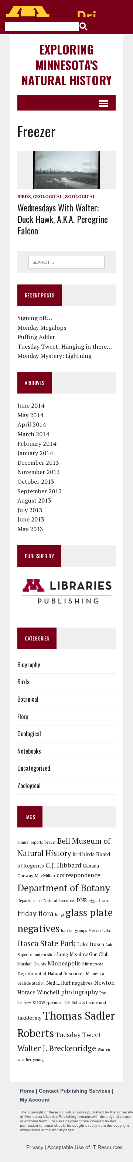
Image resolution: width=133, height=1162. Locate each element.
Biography (28, 664)
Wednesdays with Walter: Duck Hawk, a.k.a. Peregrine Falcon (62, 219)
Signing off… (34, 318)
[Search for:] (66, 261)
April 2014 (31, 424)
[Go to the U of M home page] (51, 11)
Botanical (27, 699)
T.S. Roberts (74, 1002)
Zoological (80, 196)
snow (39, 1001)
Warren (104, 1049)
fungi (59, 914)
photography (79, 992)
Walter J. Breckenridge (56, 1048)
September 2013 (39, 491)
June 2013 (30, 519)
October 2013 (35, 481)
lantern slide (44, 954)
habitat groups (74, 930)
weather (24, 1059)
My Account (35, 1100)
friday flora (35, 913)
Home (27, 1091)
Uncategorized (33, 768)
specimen (54, 1002)
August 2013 (34, 500)
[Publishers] (66, 591)
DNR (81, 900)
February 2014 (36, 444)
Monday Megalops (41, 327)
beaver (50, 842)
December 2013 (38, 462)
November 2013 (38, 472)
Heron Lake (100, 930)
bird (77, 854)
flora (103, 900)
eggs (93, 900)
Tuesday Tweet (78, 1034)
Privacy (34, 1147)
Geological (47, 196)
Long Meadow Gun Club (83, 954)
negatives (82, 983)
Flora (22, 716)
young (38, 1059)
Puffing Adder (36, 337)
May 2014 (30, 415)
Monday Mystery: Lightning (54, 356)
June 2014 (30, 405)
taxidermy (29, 1017)
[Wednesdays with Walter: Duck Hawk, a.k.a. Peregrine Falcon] (66, 184)
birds (88, 853)
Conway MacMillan (36, 875)
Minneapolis (64, 963)
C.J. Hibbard (63, 864)
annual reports (30, 842)
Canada (91, 865)
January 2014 (35, 453)
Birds (24, 196)
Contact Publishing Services (74, 1091)
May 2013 (30, 529)
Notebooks (29, 751)
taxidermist (96, 1002)
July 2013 (29, 510)
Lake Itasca (90, 944)
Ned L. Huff (58, 983)
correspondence (78, 875)
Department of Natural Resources (46, 900)
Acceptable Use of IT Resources (85, 1147)
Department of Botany (63, 887)
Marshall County (31, 964)
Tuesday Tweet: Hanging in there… (64, 346)
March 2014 (33, 434)
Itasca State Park (46, 943)
